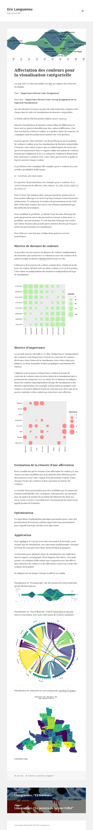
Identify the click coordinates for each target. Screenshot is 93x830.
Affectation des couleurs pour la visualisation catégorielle (44, 72)
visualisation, (41, 776)
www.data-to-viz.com (63, 611)
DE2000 (43, 258)
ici (65, 118)
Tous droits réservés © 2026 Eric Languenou (31, 825)
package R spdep (67, 690)
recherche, (32, 776)
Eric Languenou (20, 9)
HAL (51, 83)
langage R (49, 776)
